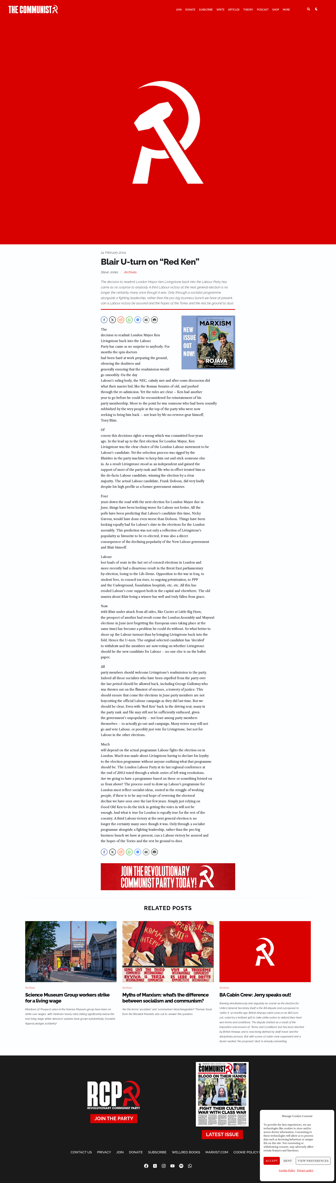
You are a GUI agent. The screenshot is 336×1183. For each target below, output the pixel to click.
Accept (271, 1160)
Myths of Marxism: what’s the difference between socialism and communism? (165, 998)
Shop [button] (275, 9)
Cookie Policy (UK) (249, 1152)
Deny (288, 1160)
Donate (190, 9)
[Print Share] (154, 319)
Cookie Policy (287, 1170)
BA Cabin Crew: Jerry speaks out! (255, 995)
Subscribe (206, 9)
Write (220, 9)
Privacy (104, 1152)
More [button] (286, 9)
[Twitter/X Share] (112, 319)
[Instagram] (163, 1166)
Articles (234, 9)
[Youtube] (172, 1166)
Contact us (81, 1152)
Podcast (263, 9)
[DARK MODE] (316, 9)
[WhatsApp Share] (129, 319)
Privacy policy (305, 1170)
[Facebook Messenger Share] (137, 319)
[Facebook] (146, 1166)
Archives (130, 272)
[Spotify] (181, 1166)
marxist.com (216, 1152)
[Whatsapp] (190, 1166)
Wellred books (186, 1152)
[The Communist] (33, 12)
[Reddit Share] (121, 319)
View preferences (313, 1160)
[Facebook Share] (104, 319)
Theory (248, 9)
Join (179, 9)
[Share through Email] (146, 319)
